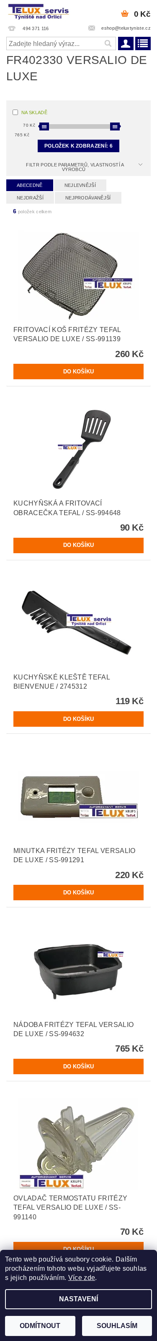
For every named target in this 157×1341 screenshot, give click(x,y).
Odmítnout (40, 1325)
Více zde (81, 1277)
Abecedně (30, 185)
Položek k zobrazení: (78, 146)
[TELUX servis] (39, 11)
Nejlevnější (80, 185)
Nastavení (78, 1299)
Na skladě (34, 112)
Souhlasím (117, 1325)
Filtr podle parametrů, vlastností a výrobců (75, 167)
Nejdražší (30, 197)
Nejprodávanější (88, 197)
